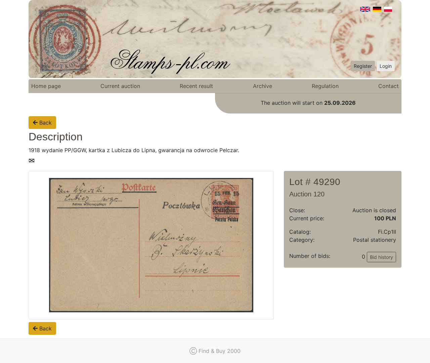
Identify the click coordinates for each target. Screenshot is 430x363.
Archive (262, 86)
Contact (388, 86)
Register (363, 66)
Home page (46, 86)
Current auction (120, 86)
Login (386, 66)
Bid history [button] (381, 257)
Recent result (196, 86)
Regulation (325, 86)
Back (45, 122)
